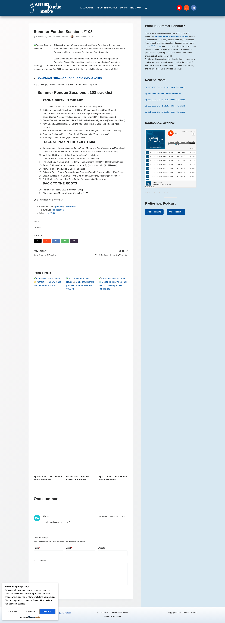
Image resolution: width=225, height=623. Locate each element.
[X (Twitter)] (38, 241)
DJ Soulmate (86, 8)
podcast (59, 206)
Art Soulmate (149, 193)
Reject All (30, 611)
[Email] (74, 241)
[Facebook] (194, 8)
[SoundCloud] (186, 8)
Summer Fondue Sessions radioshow (165, 193)
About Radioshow (107, 8)
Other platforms (176, 212)
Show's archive (62, 37)
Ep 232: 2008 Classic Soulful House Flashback (165, 106)
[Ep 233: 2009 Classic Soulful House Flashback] (113, 374)
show (38, 227)
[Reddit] (47, 241)
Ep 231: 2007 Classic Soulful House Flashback (165, 112)
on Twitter (52, 213)
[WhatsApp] (65, 241)
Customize (13, 611)
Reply (124, 516)
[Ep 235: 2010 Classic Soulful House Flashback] (48, 374)
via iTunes (71, 206)
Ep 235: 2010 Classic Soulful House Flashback (165, 87)
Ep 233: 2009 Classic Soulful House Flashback (165, 100)
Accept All (47, 611)
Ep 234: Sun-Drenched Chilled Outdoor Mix (163, 93)
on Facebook (57, 210)
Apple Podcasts (154, 212)
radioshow (171, 36)
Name (37, 548)
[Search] (146, 8)
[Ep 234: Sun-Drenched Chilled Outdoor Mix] (80, 374)
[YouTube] (179, 8)
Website (101, 548)
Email (69, 548)
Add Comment (40, 560)
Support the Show (130, 8)
